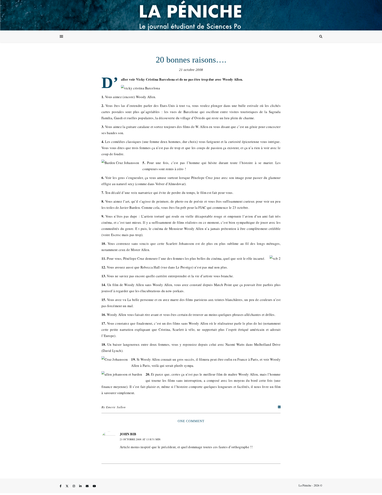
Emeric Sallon (116, 407)
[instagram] (74, 486)
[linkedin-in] (80, 486)
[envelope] (87, 486)
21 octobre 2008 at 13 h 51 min (140, 439)
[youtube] (94, 486)
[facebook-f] (61, 486)
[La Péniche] (191, 15)
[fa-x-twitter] (67, 486)
